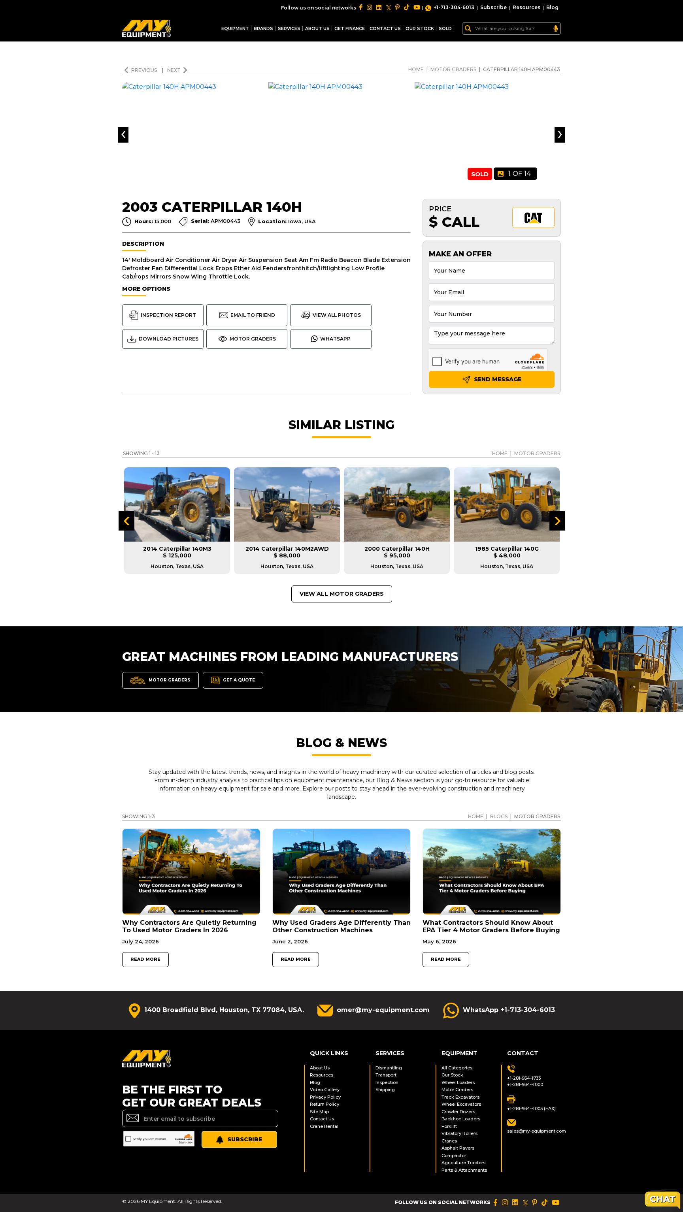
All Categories (456, 1068)
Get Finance (349, 28)
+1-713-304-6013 (454, 7)
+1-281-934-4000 (525, 1084)
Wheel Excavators (461, 1104)
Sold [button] (445, 28)
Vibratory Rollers (459, 1133)
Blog (552, 7)
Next (174, 70)
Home (416, 69)
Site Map (319, 1111)
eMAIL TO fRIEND (252, 315)
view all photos (337, 315)
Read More (145, 959)
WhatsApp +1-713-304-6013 (509, 1010)
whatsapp (335, 339)
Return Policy (324, 1104)
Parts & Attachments (464, 1170)
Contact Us (322, 1119)
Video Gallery (325, 1089)
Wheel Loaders (458, 1082)
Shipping (385, 1089)
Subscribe (493, 7)
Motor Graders (453, 69)
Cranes (449, 1141)
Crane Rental (324, 1126)
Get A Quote (238, 679)
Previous (144, 70)
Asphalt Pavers (457, 1148)
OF (519, 173)
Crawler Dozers (458, 1111)
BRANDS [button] (263, 28)
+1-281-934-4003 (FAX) (531, 1108)
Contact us (385, 28)
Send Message (496, 379)
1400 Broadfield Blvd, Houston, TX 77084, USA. (224, 1010)
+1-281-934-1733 (524, 1078)
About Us (317, 28)
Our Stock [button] (420, 28)
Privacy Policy (325, 1097)
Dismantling (388, 1068)
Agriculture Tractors (463, 1162)
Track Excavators (460, 1097)
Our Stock (452, 1075)
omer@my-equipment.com (383, 1010)
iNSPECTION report (168, 315)
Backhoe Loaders (460, 1119)
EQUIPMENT (235, 28)
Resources (526, 7)
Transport (385, 1075)
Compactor (453, 1155)
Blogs (499, 816)
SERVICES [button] (289, 28)
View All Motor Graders (342, 593)
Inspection (386, 1082)
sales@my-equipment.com (534, 1131)
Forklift (449, 1126)
